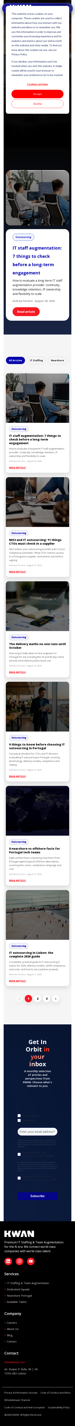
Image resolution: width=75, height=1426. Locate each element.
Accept (37, 93)
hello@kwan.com (14, 1362)
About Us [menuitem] (13, 1329)
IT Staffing (36, 360)
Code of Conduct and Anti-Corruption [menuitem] (24, 1407)
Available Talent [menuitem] (17, 1302)
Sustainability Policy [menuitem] (59, 1407)
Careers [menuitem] (12, 1322)
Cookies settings (37, 84)
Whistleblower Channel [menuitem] (17, 1400)
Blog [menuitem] (10, 1335)
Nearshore (57, 360)
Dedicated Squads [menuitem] (18, 1289)
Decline (37, 103)
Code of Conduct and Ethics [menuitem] (55, 1392)
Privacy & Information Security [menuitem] (21, 1392)
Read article (26, 312)
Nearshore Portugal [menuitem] (19, 1295)
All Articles (15, 360)
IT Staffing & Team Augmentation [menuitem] (28, 1283)
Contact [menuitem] (12, 1341)
